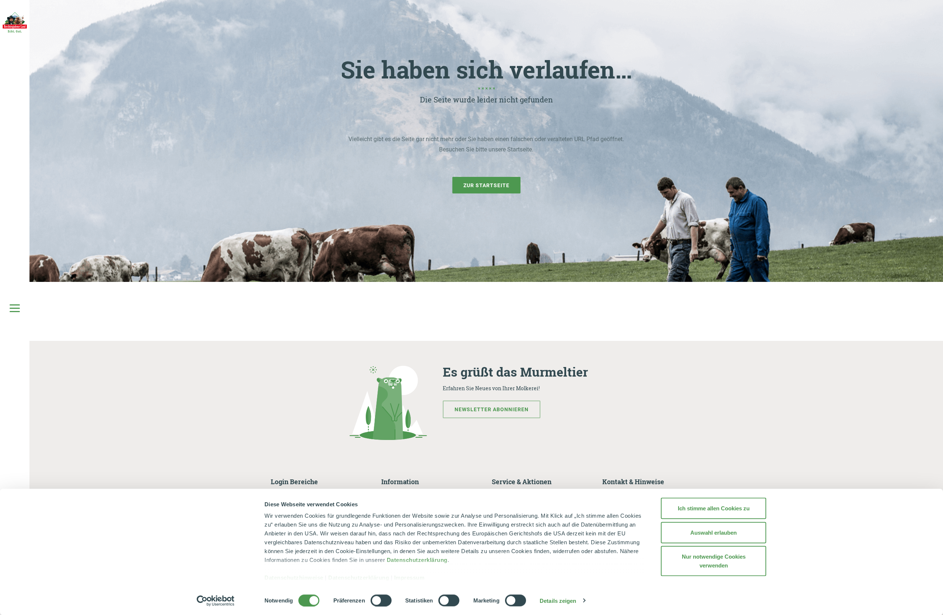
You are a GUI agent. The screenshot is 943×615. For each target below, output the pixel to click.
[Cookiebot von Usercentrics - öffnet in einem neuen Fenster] (215, 600)
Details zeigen (558, 600)
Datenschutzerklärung (417, 560)
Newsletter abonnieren (492, 409)
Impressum (409, 577)
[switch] (381, 600)
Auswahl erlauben (713, 532)
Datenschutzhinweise (293, 577)
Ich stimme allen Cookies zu (714, 508)
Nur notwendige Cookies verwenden (714, 561)
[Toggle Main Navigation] (14, 307)
